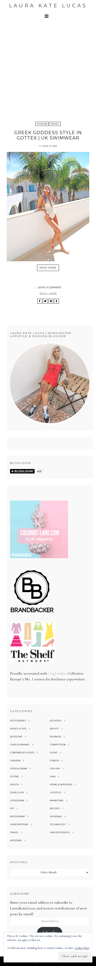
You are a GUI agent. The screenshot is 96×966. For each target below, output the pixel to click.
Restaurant (17, 816)
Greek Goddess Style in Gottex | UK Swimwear (48, 135)
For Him (55, 768)
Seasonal (56, 816)
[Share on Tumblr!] (56, 301)
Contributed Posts (22, 752)
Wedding (16, 840)
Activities (56, 720)
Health (14, 784)
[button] (48, 16)
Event (53, 752)
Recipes (55, 808)
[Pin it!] (50, 301)
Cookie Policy (82, 948)
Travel (54, 123)
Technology (58, 824)
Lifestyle (56, 792)
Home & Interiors (61, 784)
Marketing (57, 800)
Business (55, 736)
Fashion (42, 123)
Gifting (14, 776)
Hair (52, 776)
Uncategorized (60, 832)
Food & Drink (18, 768)
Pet (12, 808)
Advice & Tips (18, 728)
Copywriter (57, 673)
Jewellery (17, 792)
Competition (58, 744)
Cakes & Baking (19, 744)
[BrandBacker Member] (32, 612)
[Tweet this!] (45, 301)
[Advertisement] (48, 70)
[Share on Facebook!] (39, 301)
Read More (48, 267)
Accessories (18, 720)
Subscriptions (19, 824)
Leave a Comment (50, 287)
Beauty (54, 728)
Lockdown (17, 800)
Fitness (54, 760)
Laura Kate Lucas (48, 6)
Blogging (16, 736)
